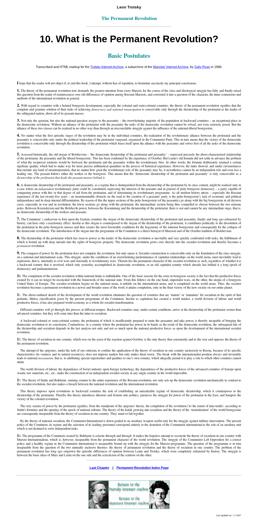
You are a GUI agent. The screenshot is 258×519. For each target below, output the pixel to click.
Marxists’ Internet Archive (170, 67)
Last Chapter (99, 467)
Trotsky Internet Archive (107, 67)
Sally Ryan (202, 67)
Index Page (143, 467)
